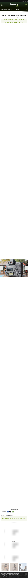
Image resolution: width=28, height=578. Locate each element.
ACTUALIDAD (4, 9)
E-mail (13, 511)
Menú (2, 5)
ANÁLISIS (10, 9)
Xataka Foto (14, 4)
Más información (15, 576)
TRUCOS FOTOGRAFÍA (18, 9)
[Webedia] (25, 1)
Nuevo (26, 5)
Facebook (8, 511)
